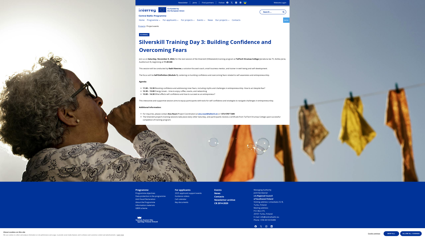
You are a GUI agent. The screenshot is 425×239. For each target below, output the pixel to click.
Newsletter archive (224, 199)
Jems (195, 2)
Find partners (208, 2)
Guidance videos (182, 196)
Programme (142, 189)
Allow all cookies (410, 233)
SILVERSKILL (144, 35)
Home (142, 20)
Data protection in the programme (150, 196)
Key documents (181, 202)
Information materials (145, 205)
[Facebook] (227, 3)
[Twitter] (232, 3)
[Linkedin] (240, 3)
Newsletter (183, 2)
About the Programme (145, 202)
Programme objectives (145, 193)
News (210, 20)
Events (218, 189)
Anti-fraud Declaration (145, 199)
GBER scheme (141, 208)
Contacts (236, 20)
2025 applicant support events (188, 193)
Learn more (120, 235)
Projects (141, 26)
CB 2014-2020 (221, 203)
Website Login (280, 2)
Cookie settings (374, 233)
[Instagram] (236, 3)
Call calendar (180, 199)
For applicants (182, 189)
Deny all (391, 233)
